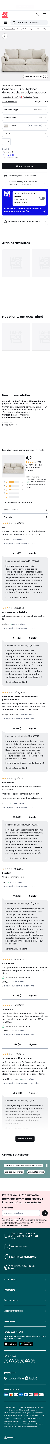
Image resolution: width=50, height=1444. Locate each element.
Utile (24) (17, 1093)
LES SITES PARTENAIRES (13, 1311)
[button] (44, 14)
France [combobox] (10, 1438)
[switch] (29, 198)
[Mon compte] (37, 14)
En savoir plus (15, 1338)
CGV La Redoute (9, 1407)
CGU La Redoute (32, 1416)
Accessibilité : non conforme (27, 1427)
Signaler (33, 553)
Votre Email (7, 1207)
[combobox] (25, 503)
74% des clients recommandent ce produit (36, 484)
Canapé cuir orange (14, 1172)
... (2, 29)
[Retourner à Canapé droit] (4, 36)
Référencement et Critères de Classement (22, 1410)
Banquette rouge (36, 1172)
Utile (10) (17, 1044)
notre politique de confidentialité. (15, 1225)
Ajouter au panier (24, 166)
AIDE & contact (10, 1279)
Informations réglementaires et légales (17, 1413)
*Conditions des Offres (11, 1424)
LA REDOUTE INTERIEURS (11, 85)
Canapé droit (10, 29)
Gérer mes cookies (29, 1421)
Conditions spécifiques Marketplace (31, 1407)
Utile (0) (17, 553)
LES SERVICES (9, 1290)
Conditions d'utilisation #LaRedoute (25, 1418)
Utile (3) (17, 817)
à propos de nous (11, 1300)
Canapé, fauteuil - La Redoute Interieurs (23, 1165)
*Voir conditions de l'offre (11, 1219)
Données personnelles (11, 1421)
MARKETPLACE (9, 1321)
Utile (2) (17, 728)
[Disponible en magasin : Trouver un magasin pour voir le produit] (45, 183)
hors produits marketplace (24, 198)
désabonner (35, 1222)
